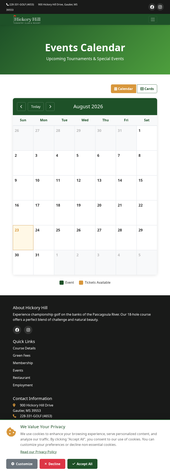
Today (35, 106)
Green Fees (21, 355)
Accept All (84, 464)
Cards (149, 88)
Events (18, 370)
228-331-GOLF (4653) (21, 4)
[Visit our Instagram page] (160, 7)
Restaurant (21, 377)
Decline (54, 464)
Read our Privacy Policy (38, 452)
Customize (24, 464)
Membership (23, 363)
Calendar (125, 88)
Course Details (24, 348)
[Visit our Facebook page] (152, 7)
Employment (23, 385)
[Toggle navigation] (152, 19)
